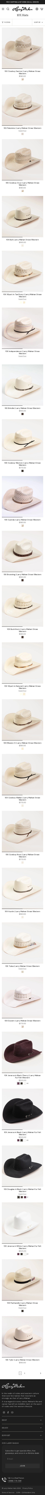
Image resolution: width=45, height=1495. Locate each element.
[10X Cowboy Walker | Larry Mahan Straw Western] (22, 774)
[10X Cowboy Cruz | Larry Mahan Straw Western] (22, 159)
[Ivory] (22, 245)
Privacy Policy (27, 1488)
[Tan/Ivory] (22, 79)
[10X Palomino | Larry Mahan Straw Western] (22, 105)
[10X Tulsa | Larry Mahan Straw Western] (22, 943)
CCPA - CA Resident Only (25, 1493)
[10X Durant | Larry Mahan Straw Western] (22, 997)
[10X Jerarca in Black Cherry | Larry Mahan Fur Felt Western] (22, 1052)
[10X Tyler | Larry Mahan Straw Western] (22, 1336)
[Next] (35, 1373)
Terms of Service (8, 1493)
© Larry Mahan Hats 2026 (11, 1488)
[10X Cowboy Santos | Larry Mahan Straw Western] (22, 48)
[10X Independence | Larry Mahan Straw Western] (22, 328)
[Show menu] (3, 9)
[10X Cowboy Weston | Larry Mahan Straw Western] (22, 439)
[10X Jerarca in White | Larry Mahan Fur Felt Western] (22, 1223)
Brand (5, 1428)
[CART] (41, 9)
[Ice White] (22, 134)
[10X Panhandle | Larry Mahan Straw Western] (22, 1279)
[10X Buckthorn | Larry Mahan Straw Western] (22, 606)
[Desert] (22, 972)
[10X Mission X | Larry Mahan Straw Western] (22, 719)
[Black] (22, 471)
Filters (7, 22)
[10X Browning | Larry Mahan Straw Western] (22, 551)
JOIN (22, 1466)
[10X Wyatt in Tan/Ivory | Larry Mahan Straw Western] (22, 271)
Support (6, 1435)
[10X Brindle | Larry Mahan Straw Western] (22, 385)
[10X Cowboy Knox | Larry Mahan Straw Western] (22, 831)
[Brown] (22, 414)
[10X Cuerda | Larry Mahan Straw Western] (22, 496)
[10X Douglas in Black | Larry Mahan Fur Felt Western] (22, 1166)
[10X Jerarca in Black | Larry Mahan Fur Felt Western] (22, 1109)
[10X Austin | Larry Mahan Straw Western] (22, 888)
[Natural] (22, 749)
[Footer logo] (13, 1386)
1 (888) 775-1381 (14, 1481)
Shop (4, 1420)
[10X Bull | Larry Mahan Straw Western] (22, 216)
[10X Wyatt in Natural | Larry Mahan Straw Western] (22, 663)
